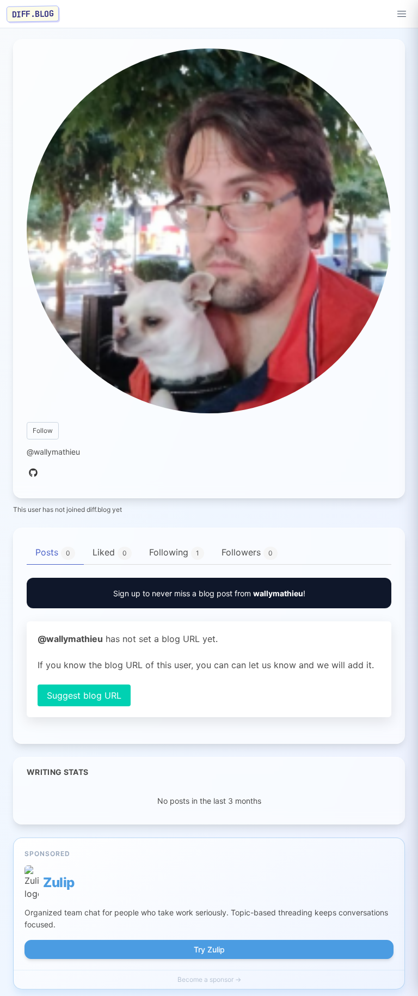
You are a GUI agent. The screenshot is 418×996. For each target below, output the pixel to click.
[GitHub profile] (33, 473)
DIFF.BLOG (33, 14)
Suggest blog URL (84, 695)
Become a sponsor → (209, 979)
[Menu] (401, 14)
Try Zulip (209, 949)
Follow (43, 430)
